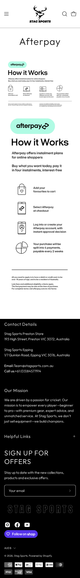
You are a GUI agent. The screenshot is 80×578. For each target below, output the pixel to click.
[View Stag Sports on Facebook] (17, 525)
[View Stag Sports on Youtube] (27, 525)
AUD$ (7, 548)
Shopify (47, 555)
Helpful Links (17, 436)
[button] (64, 14)
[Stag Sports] (40, 14)
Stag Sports (21, 555)
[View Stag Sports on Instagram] (7, 525)
